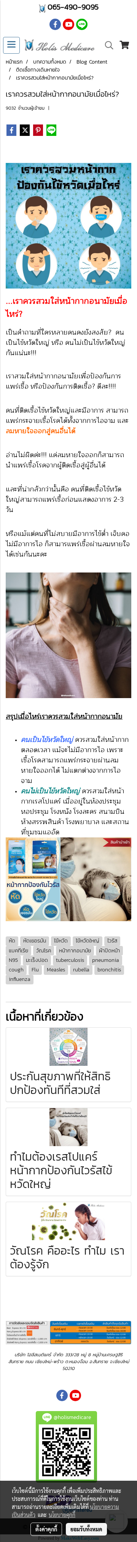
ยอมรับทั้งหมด (86, 1529)
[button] (106, 45)
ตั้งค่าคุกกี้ (46, 1529)
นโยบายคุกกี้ (62, 1514)
